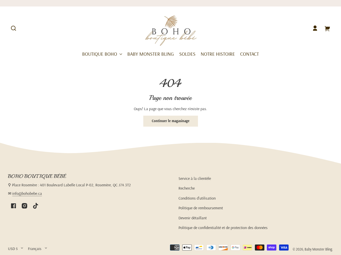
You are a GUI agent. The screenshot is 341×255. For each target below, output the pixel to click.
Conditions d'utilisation (197, 198)
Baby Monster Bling (318, 249)
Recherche (186, 188)
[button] (13, 28)
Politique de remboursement (200, 207)
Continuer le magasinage (170, 121)
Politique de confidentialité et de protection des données (223, 227)
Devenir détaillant (192, 217)
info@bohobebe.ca (27, 193)
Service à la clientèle (194, 178)
